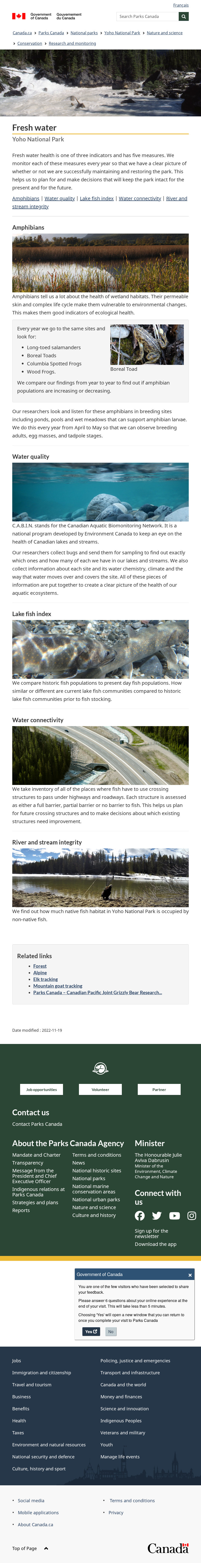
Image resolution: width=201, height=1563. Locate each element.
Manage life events (120, 1457)
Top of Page (25, 1548)
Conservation (29, 43)
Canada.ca (22, 33)
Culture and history (94, 1215)
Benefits (20, 1409)
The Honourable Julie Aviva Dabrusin (158, 1165)
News (78, 1162)
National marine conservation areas (93, 1189)
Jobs (16, 1361)
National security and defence (43, 1457)
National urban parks (96, 1199)
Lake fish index (97, 198)
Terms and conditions (96, 1155)
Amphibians (25, 198)
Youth (106, 1445)
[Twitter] (157, 1217)
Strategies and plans (35, 1202)
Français (181, 5)
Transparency (27, 1162)
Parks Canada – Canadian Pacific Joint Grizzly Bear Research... (97, 992)
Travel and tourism (31, 1385)
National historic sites (96, 1170)
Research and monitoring (72, 43)
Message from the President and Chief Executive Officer (34, 1176)
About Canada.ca (35, 1524)
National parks (84, 33)
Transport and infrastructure (130, 1373)
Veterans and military (122, 1433)
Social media (31, 1500)
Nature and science (165, 33)
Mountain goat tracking (57, 986)
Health (19, 1421)
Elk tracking (45, 979)
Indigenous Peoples (121, 1421)
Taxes (18, 1433)
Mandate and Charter (36, 1155)
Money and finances (121, 1397)
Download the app (155, 1244)
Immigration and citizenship (41, 1373)
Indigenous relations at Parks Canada (38, 1192)
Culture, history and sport (39, 1469)
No (110, 1331)
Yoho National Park (122, 33)
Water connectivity (140, 198)
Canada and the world (123, 1385)
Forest (40, 966)
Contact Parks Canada (37, 1124)
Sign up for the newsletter (151, 1234)
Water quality (60, 198)
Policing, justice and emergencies (135, 1361)
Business (21, 1397)
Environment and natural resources (49, 1445)
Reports (21, 1210)
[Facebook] (140, 1217)
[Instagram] (192, 1217)
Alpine (40, 972)
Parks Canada (51, 33)
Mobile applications (38, 1512)
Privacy (116, 1512)
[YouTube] (174, 1217)
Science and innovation (124, 1409)
